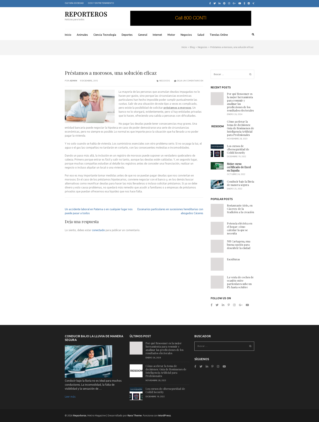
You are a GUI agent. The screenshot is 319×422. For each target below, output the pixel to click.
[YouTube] (239, 3)
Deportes (127, 34)
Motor (171, 34)
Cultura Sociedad (74, 3)
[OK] (244, 3)
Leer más (70, 396)
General (142, 34)
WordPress (164, 415)
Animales (82, 34)
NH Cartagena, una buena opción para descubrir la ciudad (238, 245)
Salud (200, 34)
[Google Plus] (234, 3)
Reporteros (86, 14)
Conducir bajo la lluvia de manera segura (240, 183)
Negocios (186, 34)
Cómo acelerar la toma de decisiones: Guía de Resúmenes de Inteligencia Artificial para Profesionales (240, 128)
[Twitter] (214, 3)
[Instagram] (229, 3)
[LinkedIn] (219, 3)
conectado (98, 230)
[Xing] (253, 3)
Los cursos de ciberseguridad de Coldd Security (238, 149)
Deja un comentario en (190, 80)
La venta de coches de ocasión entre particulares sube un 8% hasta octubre (240, 282)
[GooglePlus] (240, 305)
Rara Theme (134, 415)
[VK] (249, 3)
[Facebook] (210, 3)
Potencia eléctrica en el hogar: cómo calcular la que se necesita (239, 228)
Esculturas (233, 259)
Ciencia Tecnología (104, 34)
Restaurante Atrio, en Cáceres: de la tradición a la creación (240, 209)
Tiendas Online (219, 34)
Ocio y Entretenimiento (101, 3)
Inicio (68, 34)
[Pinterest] (224, 3)
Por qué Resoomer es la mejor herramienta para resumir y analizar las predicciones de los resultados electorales (240, 102)
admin (73, 80)
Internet (157, 34)
